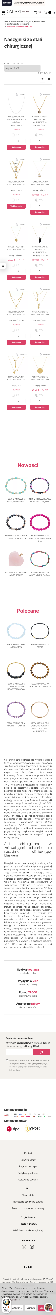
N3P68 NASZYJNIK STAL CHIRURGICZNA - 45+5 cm (16, 119)
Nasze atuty (28, 1195)
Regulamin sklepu (28, 1166)
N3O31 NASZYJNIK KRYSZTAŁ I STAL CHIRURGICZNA (40, 119)
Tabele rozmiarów (28, 1223)
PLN (39, 12)
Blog (28, 1188)
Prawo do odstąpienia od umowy (28, 1208)
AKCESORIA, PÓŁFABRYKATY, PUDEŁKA (29, 3)
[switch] (6, 1310)
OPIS (17, 135)
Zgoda (43, 1308)
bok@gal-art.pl (43, 1282)
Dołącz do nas (28, 1240)
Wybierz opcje (16, 206)
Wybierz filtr (12, 68)
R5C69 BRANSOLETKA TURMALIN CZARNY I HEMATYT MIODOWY (16, 686)
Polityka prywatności (28, 1173)
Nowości (28, 465)
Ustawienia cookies (28, 1179)
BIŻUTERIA (7, 3)
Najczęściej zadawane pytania (28, 1201)
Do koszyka (16, 147)
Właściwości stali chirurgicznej (28, 1230)
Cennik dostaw (28, 1159)
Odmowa (31, 1308)
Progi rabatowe (28, 1217)
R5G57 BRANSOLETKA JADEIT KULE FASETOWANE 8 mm (39, 538)
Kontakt (28, 1153)
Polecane (28, 611)
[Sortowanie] (42, 79)
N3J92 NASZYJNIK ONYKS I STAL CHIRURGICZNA (40, 249)
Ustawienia (17, 1308)
